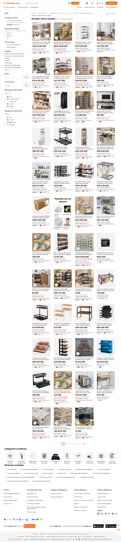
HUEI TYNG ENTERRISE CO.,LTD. (105, 50)
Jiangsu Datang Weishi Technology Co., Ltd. (63, 120)
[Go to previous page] (59, 443)
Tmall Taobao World (52, 534)
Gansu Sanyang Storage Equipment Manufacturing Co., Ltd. (84, 263)
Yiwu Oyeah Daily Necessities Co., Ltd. (63, 332)
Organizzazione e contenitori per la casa (60, 13)
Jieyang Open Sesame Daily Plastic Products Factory (41, 120)
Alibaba (34, 13)
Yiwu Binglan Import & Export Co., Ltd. (84, 400)
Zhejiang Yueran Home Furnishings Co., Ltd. (84, 85)
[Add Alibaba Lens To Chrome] (29, 526)
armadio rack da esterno (46, 477)
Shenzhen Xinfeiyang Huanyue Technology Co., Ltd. (41, 156)
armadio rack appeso (48, 469)
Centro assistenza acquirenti (82, 493)
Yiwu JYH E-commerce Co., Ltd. (41, 190)
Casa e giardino (42, 13)
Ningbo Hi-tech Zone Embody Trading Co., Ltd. (84, 298)
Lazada (60, 534)
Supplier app (57, 526)
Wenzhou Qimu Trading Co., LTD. (62, 434)
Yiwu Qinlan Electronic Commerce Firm (63, 189)
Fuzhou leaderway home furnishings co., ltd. (41, 223)
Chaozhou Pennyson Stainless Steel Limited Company (63, 296)
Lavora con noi (8, 503)
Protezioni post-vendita (33, 503)
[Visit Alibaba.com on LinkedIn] (102, 514)
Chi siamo (6, 490)
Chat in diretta (78, 497)
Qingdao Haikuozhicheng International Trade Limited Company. (41, 332)
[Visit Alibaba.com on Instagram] (109, 514)
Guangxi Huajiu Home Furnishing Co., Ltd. (84, 50)
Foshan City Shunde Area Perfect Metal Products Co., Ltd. (106, 189)
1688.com (42, 534)
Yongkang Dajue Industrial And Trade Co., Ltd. (84, 156)
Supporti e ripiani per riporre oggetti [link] (41, 15)
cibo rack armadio (12, 469)
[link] (118, 525)
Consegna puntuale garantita (35, 500)
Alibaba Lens (12, 526)
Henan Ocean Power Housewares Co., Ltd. (41, 436)
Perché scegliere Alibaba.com (12, 493)
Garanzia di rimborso (32, 497)
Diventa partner (102, 507)
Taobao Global (68, 534)
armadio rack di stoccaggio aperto (101, 473)
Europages (86, 534)
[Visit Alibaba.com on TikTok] (116, 514)
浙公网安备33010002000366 (89, 539)
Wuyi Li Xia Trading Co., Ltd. (61, 365)
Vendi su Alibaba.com (103, 493)
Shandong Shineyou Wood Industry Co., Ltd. (84, 332)
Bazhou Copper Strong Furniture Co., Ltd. (106, 84)
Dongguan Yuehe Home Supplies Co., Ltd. (41, 365)
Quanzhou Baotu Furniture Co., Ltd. (84, 365)
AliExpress (35, 534)
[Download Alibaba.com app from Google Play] (111, 526)
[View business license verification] (76, 539)
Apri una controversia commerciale (83, 500)
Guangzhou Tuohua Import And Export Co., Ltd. (41, 260)
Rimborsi (76, 503)
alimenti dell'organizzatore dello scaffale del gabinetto (21, 477)
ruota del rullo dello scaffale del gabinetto (18, 481)
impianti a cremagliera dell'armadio (66, 477)
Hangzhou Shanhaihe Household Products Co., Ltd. (63, 260)
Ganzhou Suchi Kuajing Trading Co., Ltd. (41, 298)
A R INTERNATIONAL (102, 296)
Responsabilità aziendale (10, 500)
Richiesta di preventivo (56, 497)
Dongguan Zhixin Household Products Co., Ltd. (41, 51)
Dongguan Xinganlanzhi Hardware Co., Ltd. (106, 223)
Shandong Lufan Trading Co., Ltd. (84, 189)
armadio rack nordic (48, 473)
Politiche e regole (32, 512)
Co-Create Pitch (8, 497)
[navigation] (17, 228)
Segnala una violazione (80, 510)
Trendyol (79, 534)
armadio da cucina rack (65, 469)
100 (84, 443)
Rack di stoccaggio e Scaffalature (83, 13)
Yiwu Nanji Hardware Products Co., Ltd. (41, 85)
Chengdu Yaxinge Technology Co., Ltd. (84, 120)
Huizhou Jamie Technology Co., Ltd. (106, 155)
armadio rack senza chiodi (31, 473)
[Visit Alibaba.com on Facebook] (99, 514)
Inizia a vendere (102, 497)
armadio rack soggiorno (104, 469)
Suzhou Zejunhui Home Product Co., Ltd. (106, 331)
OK (26, 77)
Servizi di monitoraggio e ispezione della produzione (36, 507)
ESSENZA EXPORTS (102, 398)
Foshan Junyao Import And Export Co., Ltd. (106, 120)
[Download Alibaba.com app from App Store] (98, 526)
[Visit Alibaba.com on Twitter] (106, 514)
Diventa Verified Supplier (104, 503)
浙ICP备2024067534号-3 (106, 539)
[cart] (92, 3)
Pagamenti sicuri (31, 493)
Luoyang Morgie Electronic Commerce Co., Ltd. (63, 51)
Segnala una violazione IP (81, 507)
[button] (69, 3)
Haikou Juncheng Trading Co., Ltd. (41, 400)
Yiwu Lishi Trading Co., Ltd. (61, 401)
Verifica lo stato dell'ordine (105, 500)
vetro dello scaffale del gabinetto (30, 469)
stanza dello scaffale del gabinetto (42, 481)
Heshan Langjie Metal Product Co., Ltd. (63, 155)
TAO (74, 534)
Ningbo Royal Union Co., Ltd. (61, 85)
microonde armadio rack (14, 473)
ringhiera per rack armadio (87, 477)
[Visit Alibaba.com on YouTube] (113, 514)
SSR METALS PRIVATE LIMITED (105, 260)
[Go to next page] (87, 443)
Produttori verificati (55, 493)
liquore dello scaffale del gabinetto (84, 469)
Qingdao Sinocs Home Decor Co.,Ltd (84, 225)
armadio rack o (62, 473)
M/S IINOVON (100, 365)
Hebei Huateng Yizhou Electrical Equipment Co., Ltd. (84, 436)
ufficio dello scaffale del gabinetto (79, 473)
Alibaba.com (87, 526)
